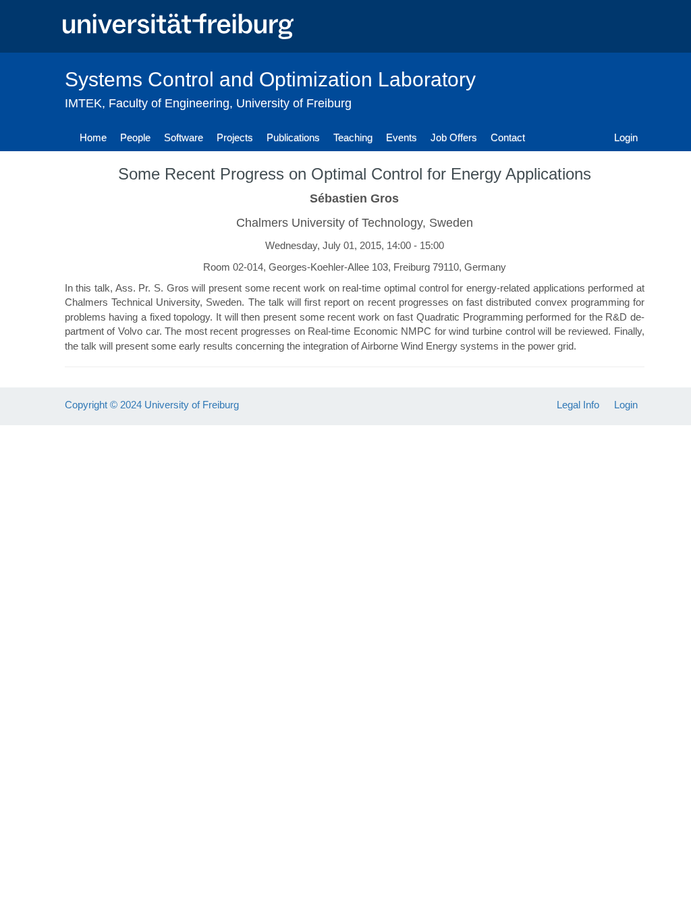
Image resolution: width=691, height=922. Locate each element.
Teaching (352, 137)
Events (401, 137)
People (135, 137)
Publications (293, 137)
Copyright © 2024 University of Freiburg (152, 404)
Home (93, 137)
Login (626, 137)
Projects (235, 137)
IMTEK (83, 103)
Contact (508, 137)
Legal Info (578, 404)
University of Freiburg (294, 103)
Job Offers (454, 137)
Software (183, 137)
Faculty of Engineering (169, 103)
